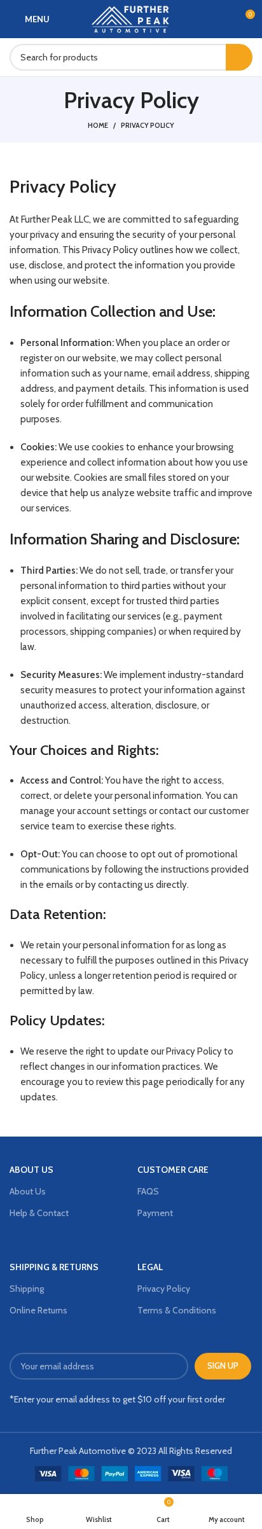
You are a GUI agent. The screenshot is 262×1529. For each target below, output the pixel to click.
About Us (28, 1191)
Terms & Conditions (176, 1310)
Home (98, 125)
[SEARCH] (239, 57)
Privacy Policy (163, 1288)
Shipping (27, 1288)
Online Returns (38, 1310)
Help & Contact (39, 1213)
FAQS (148, 1191)
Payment (155, 1213)
